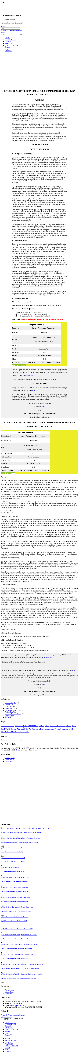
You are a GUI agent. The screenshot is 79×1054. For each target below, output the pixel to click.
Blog (6, 49)
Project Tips (9, 712)
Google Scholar (39, 726)
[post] (25, 828)
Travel (7, 717)
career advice (11, 726)
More (36, 750)
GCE (10, 706)
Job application (50, 726)
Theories (17, 732)
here (33, 390)
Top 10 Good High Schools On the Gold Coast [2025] (16, 911)
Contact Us (8, 51)
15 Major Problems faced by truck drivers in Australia (16, 938)
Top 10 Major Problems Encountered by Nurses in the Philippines (20, 968)
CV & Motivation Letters (13, 710)
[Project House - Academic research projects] (11, 30)
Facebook (4, 1015)
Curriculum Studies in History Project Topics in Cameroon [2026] (20, 842)
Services (7, 47)
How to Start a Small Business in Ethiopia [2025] (15, 901)
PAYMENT (9, 43)
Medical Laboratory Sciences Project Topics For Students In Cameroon (21, 832)
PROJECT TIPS (10, 40)
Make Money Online (63, 726)
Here (17, 750)
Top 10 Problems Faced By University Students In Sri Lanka (18, 978)
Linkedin (22, 1015)
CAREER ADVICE (11, 45)
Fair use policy (10, 758)
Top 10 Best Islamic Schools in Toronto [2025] (14, 921)
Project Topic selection (17, 728)
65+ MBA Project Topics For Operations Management (16, 948)
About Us (8, 41)
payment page (30, 375)
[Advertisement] (39, 67)
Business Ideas (4, 726)
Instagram (16, 1015)
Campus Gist (9, 705)
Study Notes (9, 716)
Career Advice (9, 708)
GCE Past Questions (26, 726)
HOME (7, 38)
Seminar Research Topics (13, 714)
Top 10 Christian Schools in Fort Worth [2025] (14, 891)
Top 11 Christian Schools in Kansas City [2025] (14, 881)
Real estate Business (39, 729)
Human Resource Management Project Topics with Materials (42, 319)
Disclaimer (8, 761)
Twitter (10, 1015)
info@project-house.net (17, 1005)
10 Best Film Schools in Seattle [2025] (12, 852)
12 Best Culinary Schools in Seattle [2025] (13, 862)
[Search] (21, 34)
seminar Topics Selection (57, 729)
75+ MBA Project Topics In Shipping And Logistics (15, 958)
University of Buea (24, 731)
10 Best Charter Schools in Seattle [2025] (12, 871)
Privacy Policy (9, 759)
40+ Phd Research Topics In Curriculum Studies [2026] (17, 929)
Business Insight (10, 703)
